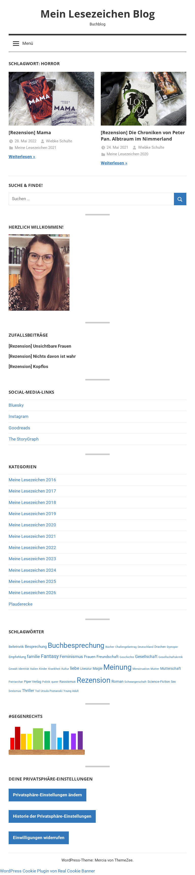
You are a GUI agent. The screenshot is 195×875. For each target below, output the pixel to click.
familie (33, 656)
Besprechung (36, 646)
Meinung (117, 667)
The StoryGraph (24, 439)
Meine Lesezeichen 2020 (127, 154)
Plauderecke (20, 604)
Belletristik (16, 647)
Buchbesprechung (76, 645)
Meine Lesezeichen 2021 (35, 147)
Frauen (89, 656)
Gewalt (13, 669)
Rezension (93, 680)
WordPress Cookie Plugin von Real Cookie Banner (47, 870)
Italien (34, 669)
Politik (46, 681)
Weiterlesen (20, 156)
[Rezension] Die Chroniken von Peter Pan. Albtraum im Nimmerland (143, 135)
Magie (97, 668)
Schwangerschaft (135, 681)
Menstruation (141, 669)
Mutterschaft (170, 668)
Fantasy (50, 656)
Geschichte (127, 657)
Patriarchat (16, 681)
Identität (24, 669)
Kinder (43, 669)
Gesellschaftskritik (170, 657)
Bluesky (16, 405)
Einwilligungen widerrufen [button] (38, 837)
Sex (173, 681)
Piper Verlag (32, 681)
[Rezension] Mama (30, 132)
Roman (117, 681)
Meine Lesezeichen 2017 (32, 491)
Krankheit (54, 669)
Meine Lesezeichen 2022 (32, 547)
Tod (37, 691)
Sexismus (15, 691)
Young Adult (71, 691)
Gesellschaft (146, 656)
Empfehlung (17, 657)
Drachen (160, 647)
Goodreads (19, 427)
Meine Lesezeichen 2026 (32, 592)
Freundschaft (107, 656)
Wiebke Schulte (59, 141)
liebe (74, 668)
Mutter (155, 669)
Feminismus (71, 656)
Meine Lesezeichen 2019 (32, 513)
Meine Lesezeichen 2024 (32, 570)
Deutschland (145, 647)
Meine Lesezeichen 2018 (32, 502)
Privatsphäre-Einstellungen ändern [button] (47, 794)
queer (54, 681)
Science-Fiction (159, 681)
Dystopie (172, 647)
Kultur (65, 669)
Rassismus (67, 681)
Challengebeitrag (126, 647)
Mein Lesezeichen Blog (97, 14)
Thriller (28, 691)
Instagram (18, 416)
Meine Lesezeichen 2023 (32, 558)
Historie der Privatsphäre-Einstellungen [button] (52, 816)
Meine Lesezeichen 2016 (32, 479)
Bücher (109, 647)
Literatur (86, 669)
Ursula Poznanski (51, 691)
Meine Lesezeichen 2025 (32, 581)
